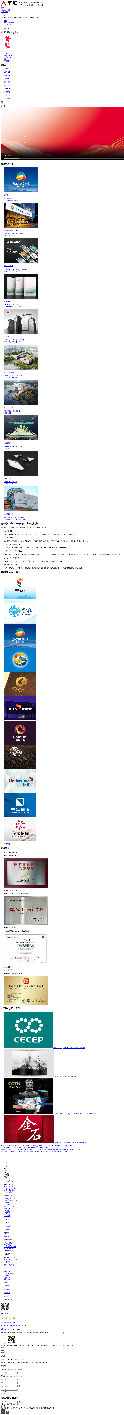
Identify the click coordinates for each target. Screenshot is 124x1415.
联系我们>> (8, 1296)
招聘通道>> (8, 1299)
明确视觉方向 (8, 1186)
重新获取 (15, 1404)
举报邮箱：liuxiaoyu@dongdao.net (11, 1329)
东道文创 (7, 1214)
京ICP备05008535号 (56, 1332)
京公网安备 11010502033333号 (71, 1332)
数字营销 (7, 1208)
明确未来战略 (8, 1184)
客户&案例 (7, 24)
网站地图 (4, 1343)
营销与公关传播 (9, 1210)
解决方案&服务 (9, 23)
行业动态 (7, 1226)
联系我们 (7, 28)
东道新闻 (7, 1229)
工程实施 (7, 1216)
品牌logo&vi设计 (9, 1199)
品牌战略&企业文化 (10, 1200)
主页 (5, 21)
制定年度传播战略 (10, 1190)
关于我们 (7, 1222)
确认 (20, 1402)
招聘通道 (4, 106)
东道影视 (7, 1212)
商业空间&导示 (9, 1206)
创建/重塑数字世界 (10, 1188)
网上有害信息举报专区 (8, 1322)
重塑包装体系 (8, 1192)
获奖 (5, 26)
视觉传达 (7, 1202)
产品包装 (7, 1204)
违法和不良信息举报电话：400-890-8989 (13, 1326)
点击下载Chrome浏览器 (66, 1345)
